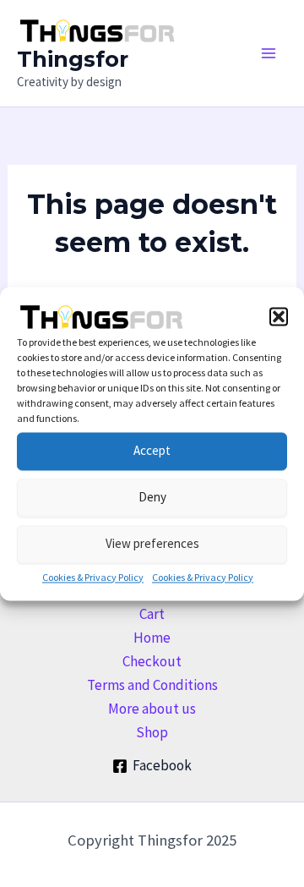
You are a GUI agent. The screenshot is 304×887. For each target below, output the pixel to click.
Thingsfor (72, 59)
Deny (152, 497)
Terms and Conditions (152, 685)
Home (152, 637)
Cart (152, 614)
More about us (152, 708)
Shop (152, 732)
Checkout (152, 661)
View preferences (152, 543)
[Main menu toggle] (268, 53)
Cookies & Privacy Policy (93, 577)
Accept (152, 450)
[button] (278, 316)
